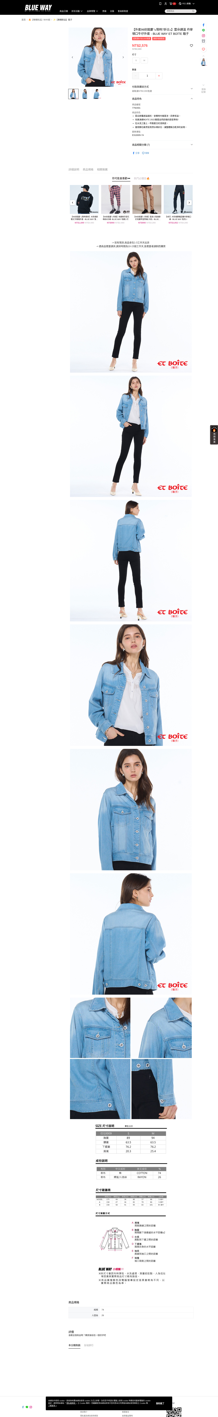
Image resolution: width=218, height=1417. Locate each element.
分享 (137, 153)
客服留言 (125, 1412)
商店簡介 (83, 1412)
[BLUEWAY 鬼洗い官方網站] (38, 8)
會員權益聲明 (127, 1416)
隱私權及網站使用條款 (89, 1416)
